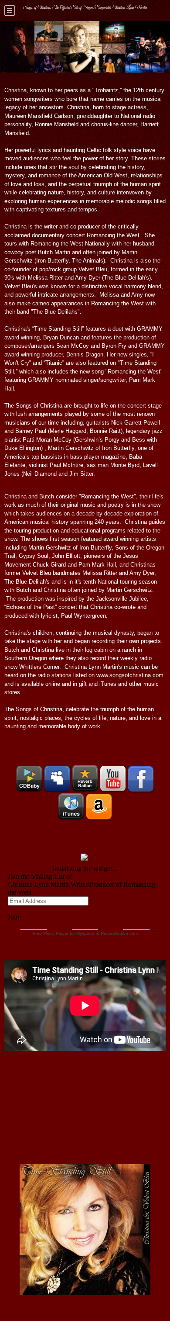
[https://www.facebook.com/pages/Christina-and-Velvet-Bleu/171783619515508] (141, 779)
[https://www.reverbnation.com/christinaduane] (85, 779)
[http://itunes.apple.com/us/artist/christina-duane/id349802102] (71, 807)
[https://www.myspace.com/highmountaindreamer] (57, 779)
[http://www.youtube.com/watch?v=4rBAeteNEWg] (113, 779)
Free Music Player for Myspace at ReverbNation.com (85, 933)
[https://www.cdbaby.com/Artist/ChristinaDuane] (29, 779)
